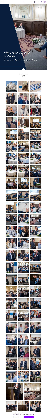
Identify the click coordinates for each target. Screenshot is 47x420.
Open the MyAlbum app (28, 417)
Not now (15, 416)
